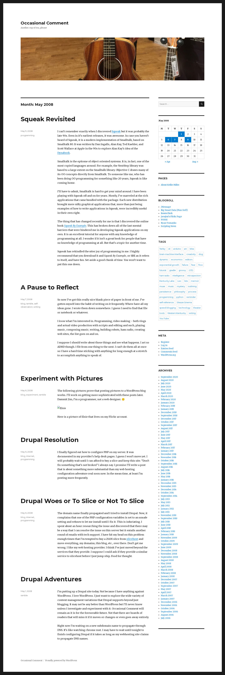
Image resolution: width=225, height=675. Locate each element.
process (192, 291)
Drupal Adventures (51, 579)
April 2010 (166, 528)
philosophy (179, 291)
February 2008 (168, 573)
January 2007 (167, 599)
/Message (166, 207)
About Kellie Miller (170, 185)
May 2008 (166, 563)
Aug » (195, 161)
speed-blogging (167, 307)
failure (185, 265)
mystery (181, 286)
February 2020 (168, 399)
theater (197, 307)
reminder (191, 297)
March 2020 (167, 396)
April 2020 (166, 393)
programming (27, 135)
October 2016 (167, 460)
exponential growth (169, 265)
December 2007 (169, 579)
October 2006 (167, 608)
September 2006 (169, 611)
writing (37, 307)
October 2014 (167, 492)
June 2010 (166, 525)
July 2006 (165, 618)
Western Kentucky (176, 313)
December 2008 (169, 550)
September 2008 (169, 557)
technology (184, 307)
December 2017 (168, 418)
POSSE (164, 219)
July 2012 (165, 505)
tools (161, 313)
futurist (162, 270)
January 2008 (167, 576)
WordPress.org (168, 355)
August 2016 (167, 467)
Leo (179, 281)
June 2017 (165, 435)
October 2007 (167, 582)
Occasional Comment (45, 23)
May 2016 (165, 476)
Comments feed (169, 351)
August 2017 (167, 428)
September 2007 (169, 586)
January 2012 (167, 509)
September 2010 (169, 518)
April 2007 (166, 592)
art (185, 249)
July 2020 (165, 383)
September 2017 (169, 425)
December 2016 (168, 454)
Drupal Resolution (50, 440)
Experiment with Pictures (62, 378)
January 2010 (167, 534)
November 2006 (169, 605)
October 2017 (167, 422)
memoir (195, 281)
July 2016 (165, 470)
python (179, 297)
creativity (191, 254)
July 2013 (165, 499)
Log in (164, 345)
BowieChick (166, 213)
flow (200, 265)
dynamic (163, 259)
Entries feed (167, 348)
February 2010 (168, 531)
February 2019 (168, 406)
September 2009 (169, 544)
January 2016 (167, 480)
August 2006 (167, 615)
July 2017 (165, 431)
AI (169, 249)
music (171, 286)
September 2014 (169, 496)
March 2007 (167, 595)
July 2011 (165, 512)
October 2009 (167, 541)
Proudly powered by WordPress (61, 660)
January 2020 (167, 402)
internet (30, 456)
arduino (177, 249)
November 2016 (168, 457)
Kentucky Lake (166, 281)
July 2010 (165, 521)
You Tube (164, 318)
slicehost (132, 538)
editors (188, 259)
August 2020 (167, 380)
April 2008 (166, 566)
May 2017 (165, 438)
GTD (191, 270)
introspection (194, 275)
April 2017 (166, 441)
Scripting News (168, 226)
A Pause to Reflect (50, 287)
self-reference (166, 302)
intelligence (178, 275)
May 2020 (166, 390)
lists (186, 281)
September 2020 (169, 377)
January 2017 (167, 451)
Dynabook (63, 152)
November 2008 (169, 554)
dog (201, 254)
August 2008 (167, 560)
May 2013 (165, 502)
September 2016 (169, 464)
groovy (182, 270)
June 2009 (166, 547)
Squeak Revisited (48, 119)
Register (165, 342)
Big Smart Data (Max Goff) (174, 210)
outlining (192, 286)
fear (193, 265)
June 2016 (165, 473)
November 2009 (169, 537)
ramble (29, 303)
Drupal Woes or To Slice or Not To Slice (82, 501)
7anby (162, 249)
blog (23, 303)
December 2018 (168, 412)
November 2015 (168, 486)
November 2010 (168, 515)
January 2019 (167, 409)
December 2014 (168, 489)
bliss (192, 249)
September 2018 (169, 415)
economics (176, 259)
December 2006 (169, 602)
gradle (172, 270)
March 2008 (167, 570)
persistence (165, 291)
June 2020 (166, 386)
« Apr (167, 161)
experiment (32, 394)
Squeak (116, 131)
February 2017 (168, 447)
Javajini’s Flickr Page (171, 216)
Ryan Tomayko (168, 223)
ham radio (164, 275)
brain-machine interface (171, 254)
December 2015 (168, 483)
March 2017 (166, 444)
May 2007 (166, 589)
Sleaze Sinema (184, 302)
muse (162, 286)
